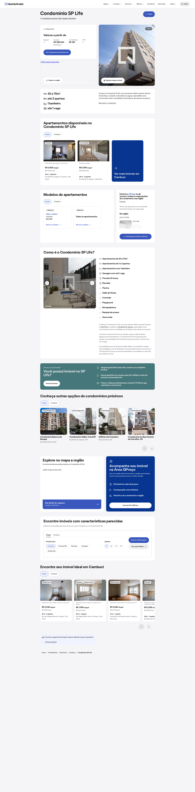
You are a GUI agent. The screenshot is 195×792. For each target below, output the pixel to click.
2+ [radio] (111, 546)
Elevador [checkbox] (74, 546)
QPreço (139, 4)
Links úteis (161, 4)
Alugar (105, 4)
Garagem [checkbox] (85, 546)
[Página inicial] (14, 4)
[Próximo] (152, 448)
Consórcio (151, 4)
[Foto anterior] (47, 151)
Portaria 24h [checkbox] (62, 546)
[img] (53, 421)
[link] (139, 540)
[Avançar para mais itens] (92, 283)
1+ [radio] (106, 546)
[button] (59, 161)
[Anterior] (144, 448)
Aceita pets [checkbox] (52, 551)
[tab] (48, 535)
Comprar (116, 4)
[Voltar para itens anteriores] (47, 283)
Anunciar (128, 4)
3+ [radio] (116, 546)
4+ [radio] (121, 546)
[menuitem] (107, 4)
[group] (59, 161)
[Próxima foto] (71, 151)
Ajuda (172, 4)
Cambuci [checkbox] (51, 546)
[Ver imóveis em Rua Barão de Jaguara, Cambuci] (49, 62)
